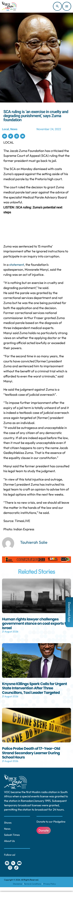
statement (16, 265)
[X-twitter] (13, 863)
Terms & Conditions (33, 884)
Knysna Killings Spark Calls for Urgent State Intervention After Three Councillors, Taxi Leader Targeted (34, 688)
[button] (4, 136)
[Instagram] (10, 868)
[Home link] (9, 6)
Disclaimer (18, 884)
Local (5, 129)
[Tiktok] (16, 868)
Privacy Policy (49, 884)
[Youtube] (19, 863)
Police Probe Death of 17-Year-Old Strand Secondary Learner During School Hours (31, 753)
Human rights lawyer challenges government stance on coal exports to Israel (35, 624)
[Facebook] (7, 863)
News (13, 129)
